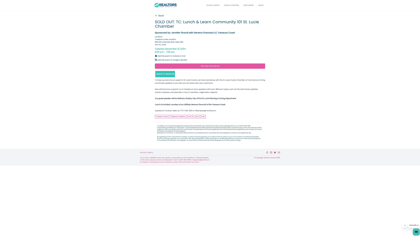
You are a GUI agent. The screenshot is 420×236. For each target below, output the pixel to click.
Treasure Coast (162, 116)
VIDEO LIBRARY (248, 5)
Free (203, 116)
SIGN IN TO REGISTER (165, 74)
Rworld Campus (146, 152)
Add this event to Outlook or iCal (171, 56)
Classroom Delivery (178, 116)
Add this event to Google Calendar (172, 60)
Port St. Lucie (193, 116)
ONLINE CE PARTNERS (231, 5)
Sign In (260, 5)
